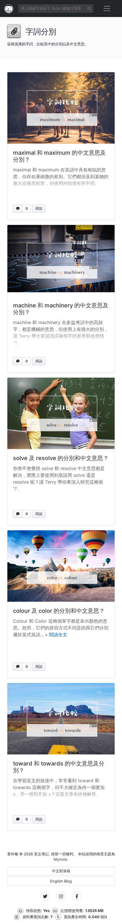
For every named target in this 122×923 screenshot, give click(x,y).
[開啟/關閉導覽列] (107, 8)
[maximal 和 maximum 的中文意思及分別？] (61, 108)
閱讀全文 (58, 634)
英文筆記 (41, 854)
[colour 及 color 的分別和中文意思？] (61, 566)
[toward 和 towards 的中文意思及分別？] (61, 718)
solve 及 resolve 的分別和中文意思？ (61, 458)
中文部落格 (61, 871)
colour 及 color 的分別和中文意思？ (59, 610)
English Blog (61, 881)
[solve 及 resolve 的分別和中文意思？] (61, 413)
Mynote (60, 859)
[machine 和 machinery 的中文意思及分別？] (61, 260)
